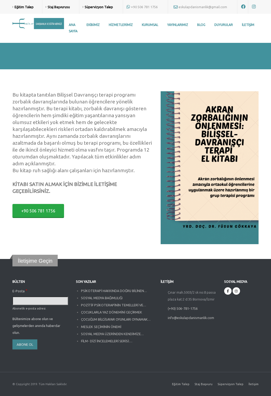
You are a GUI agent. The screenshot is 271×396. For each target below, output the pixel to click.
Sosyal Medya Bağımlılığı (102, 298)
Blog (201, 24)
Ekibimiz (93, 24)
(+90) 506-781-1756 (183, 308)
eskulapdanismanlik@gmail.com (203, 7)
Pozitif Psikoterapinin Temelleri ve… (113, 305)
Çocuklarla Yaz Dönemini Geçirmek (111, 312)
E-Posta (18, 291)
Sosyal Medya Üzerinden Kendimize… (112, 334)
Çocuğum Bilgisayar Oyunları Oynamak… (116, 319)
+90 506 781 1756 (144, 7)
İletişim (248, 24)
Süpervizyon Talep (230, 384)
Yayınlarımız (177, 24)
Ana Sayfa (73, 28)
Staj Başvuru (204, 384)
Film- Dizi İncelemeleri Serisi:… (106, 341)
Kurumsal (150, 24)
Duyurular (223, 24)
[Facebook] (228, 291)
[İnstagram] (236, 291)
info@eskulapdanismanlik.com (191, 318)
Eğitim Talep (180, 384)
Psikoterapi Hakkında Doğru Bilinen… (114, 291)
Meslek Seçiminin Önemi (101, 327)
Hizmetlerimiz (121, 24)
